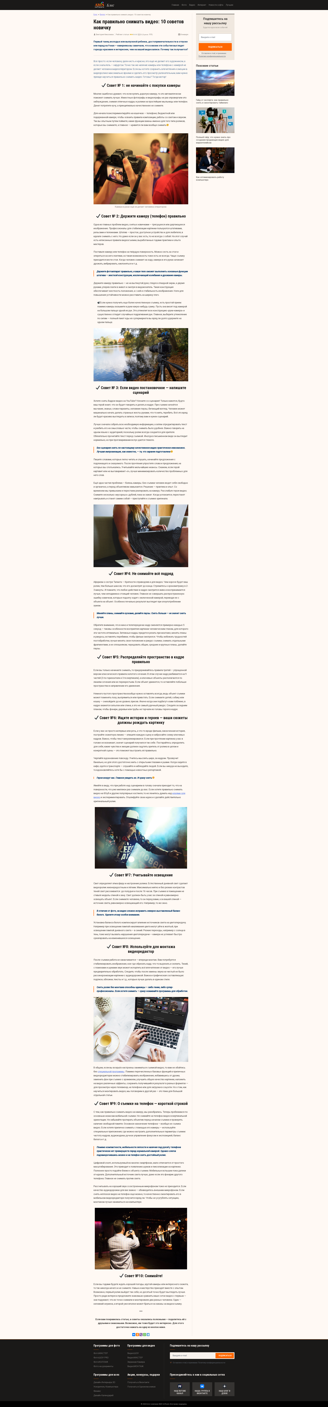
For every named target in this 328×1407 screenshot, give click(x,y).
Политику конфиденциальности (212, 56)
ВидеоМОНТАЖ (135, 1366)
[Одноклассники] (137, 1334)
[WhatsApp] (144, 1334)
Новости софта (216, 5)
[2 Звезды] (132, 34)
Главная (175, 5)
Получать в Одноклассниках (141, 1386)
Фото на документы (103, 1366)
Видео (192, 5)
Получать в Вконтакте (138, 1382)
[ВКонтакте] (133, 1334)
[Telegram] (148, 1334)
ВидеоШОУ (133, 1353)
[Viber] (140, 1334)
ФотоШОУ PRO (101, 1357)
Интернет (202, 5)
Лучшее (229, 5)
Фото (184, 5)
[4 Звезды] (135, 34)
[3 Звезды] (133, 34)
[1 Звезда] (130, 34)
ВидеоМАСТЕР (135, 1357)
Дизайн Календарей (103, 1395)
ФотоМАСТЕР (101, 1353)
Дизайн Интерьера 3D (104, 1382)
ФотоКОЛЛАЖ (101, 1362)
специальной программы (111, 1071)
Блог (110, 5)
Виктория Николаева (105, 34)
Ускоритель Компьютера (106, 1386)
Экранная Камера (136, 1362)
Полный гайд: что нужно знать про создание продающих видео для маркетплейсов (213, 140)
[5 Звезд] (136, 34)
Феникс (97, 1391)
